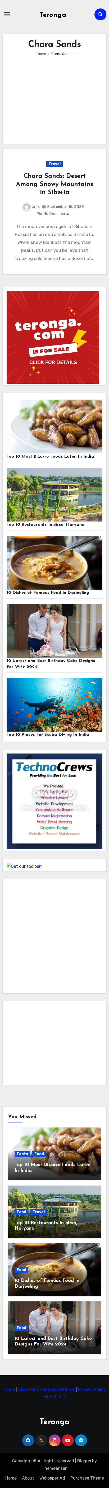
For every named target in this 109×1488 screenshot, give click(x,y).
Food (39, 1154)
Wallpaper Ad (52, 1478)
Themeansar (54, 1468)
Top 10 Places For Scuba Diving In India (48, 735)
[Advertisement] (55, 96)
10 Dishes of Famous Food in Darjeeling (48, 593)
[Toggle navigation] (7, 14)
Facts (22, 1154)
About (28, 1478)
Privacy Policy (92, 1389)
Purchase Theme (87, 1478)
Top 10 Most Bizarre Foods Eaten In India (50, 456)
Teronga (53, 15)
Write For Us (55, 1396)
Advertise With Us (57, 1389)
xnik (36, 206)
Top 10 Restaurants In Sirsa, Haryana (45, 525)
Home (9, 1389)
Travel (54, 164)
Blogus (84, 1460)
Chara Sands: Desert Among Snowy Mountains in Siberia (54, 184)
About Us (27, 1389)
